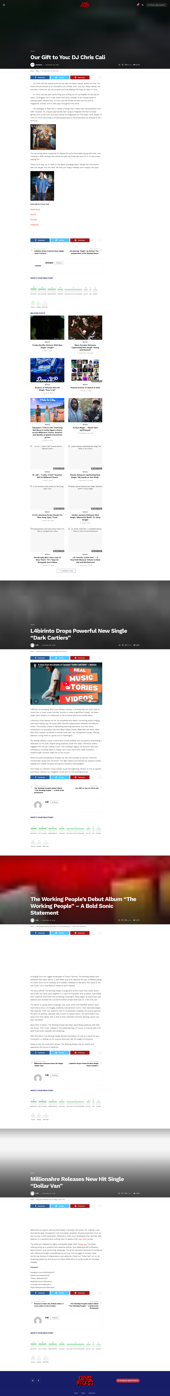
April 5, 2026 (48, 480)
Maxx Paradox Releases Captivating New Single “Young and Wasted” (85, 347)
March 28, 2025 (48, 520)
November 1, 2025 (86, 565)
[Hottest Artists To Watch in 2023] (85, 370)
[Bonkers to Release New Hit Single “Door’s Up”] (47, 370)
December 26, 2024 (52, 65)
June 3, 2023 (86, 523)
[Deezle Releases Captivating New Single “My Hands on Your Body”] (85, 457)
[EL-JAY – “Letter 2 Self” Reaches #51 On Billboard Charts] (47, 457)
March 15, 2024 (48, 393)
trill (37, 645)
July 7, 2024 (48, 350)
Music (33, 51)
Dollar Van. (82, 1244)
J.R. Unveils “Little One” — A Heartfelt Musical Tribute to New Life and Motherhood (85, 559)
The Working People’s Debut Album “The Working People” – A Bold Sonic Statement (83, 906)
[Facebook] (38, 1380)
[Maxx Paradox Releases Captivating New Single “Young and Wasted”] (85, 328)
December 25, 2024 (48, 920)
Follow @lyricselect (157, 5)
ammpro (39, 65)
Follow (59, 263)
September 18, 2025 (86, 353)
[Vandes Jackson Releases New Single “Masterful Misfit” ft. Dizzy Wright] (85, 497)
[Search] (142, 4)
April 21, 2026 (48, 440)
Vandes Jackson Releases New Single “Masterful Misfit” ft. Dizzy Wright (85, 517)
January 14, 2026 (48, 565)
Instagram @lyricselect (128, 1380)
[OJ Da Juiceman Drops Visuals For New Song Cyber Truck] (47, 497)
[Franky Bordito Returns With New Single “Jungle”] (47, 328)
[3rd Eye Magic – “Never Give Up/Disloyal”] (85, 410)
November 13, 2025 (86, 480)
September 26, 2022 (86, 433)
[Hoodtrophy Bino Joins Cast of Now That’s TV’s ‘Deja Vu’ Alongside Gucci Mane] (47, 540)
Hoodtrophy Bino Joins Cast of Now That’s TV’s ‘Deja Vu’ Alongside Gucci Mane (47, 559)
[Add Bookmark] (100, 77)
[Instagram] (32, 1380)
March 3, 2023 (86, 391)
